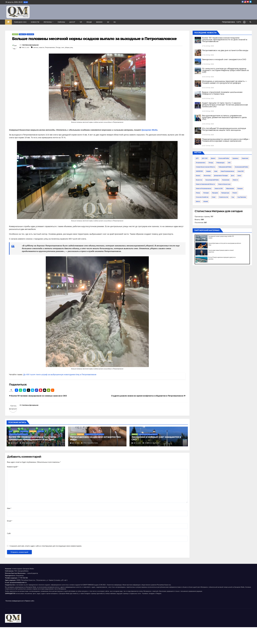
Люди (89, 22)
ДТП (197, 158)
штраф (205, 201)
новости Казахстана (224, 184)
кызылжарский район (212, 180)
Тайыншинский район (225, 167)
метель (35, 47)
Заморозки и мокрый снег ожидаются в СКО (156, 438)
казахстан (199, 180)
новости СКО (219, 188)
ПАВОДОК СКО (20, 22)
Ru (115, 22)
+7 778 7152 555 (23, 578)
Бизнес (99, 22)
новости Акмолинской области (205, 184)
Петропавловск (50, 47)
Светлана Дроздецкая (30, 45)
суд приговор (242, 197)
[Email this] (44, 390)
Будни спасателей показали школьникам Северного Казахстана (222, 93)
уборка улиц (69, 47)
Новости (35, 22)
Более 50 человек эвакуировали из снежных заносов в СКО (39, 396)
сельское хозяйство (202, 197)
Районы (61, 22)
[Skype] (32, 390)
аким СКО (241, 171)
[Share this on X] (28, 390)
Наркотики (245, 158)
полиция (206, 193)
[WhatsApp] (20, 390)
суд (233, 197)
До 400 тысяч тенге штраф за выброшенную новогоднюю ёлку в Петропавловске (59, 374)
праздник (215, 193)
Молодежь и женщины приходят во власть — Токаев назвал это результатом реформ (224, 82)
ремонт (235, 193)
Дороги (213, 158)
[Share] (36, 390)
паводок (240, 188)
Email (9, 521)
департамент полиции (221, 175)
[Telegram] (24, 390)
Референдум (220, 162)
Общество (22, 34)
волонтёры (207, 175)
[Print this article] (48, 390)
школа (198, 201)
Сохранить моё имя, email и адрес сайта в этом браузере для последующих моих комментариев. (46, 546)
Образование (24, 431)
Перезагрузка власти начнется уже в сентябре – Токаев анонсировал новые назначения (226, 140)
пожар (198, 193)
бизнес (198, 175)
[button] (250, 22)
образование (230, 188)
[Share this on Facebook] (16, 390)
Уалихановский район (241, 167)
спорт (213, 197)
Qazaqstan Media (149, 130)
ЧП (81, 22)
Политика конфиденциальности (15, 601)
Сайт (9, 533)
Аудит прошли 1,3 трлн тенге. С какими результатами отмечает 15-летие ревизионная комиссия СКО (225, 105)
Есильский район (224, 158)
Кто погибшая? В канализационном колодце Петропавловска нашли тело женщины (224, 129)
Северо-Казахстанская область (18, 434)
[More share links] (52, 390)
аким (215, 171)
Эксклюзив (30, 34)
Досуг (72, 22)
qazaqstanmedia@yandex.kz (18, 582)
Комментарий (12, 467)
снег (62, 47)
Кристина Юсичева (90, 443)
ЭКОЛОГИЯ (199, 171)
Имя (9, 508)
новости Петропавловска (203, 188)
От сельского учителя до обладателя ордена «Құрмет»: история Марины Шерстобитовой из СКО (225, 70)
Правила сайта (29, 601)
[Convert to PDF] (40, 390)
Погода (58, 47)
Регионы (48, 22)
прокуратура (225, 193)
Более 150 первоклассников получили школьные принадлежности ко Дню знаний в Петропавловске (32, 439)
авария (208, 171)
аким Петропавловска (227, 171)
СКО (229, 162)
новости (41, 47)
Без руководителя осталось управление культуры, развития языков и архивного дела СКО (224, 117)
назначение (225, 180)
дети (232, 175)
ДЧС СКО (204, 158)
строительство (223, 197)
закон (239, 175)
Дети (10, 431)
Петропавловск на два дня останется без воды (95, 438)
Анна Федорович (28, 443)
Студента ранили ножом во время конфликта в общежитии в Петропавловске (147, 396)
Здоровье (235, 158)
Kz (108, 22)
